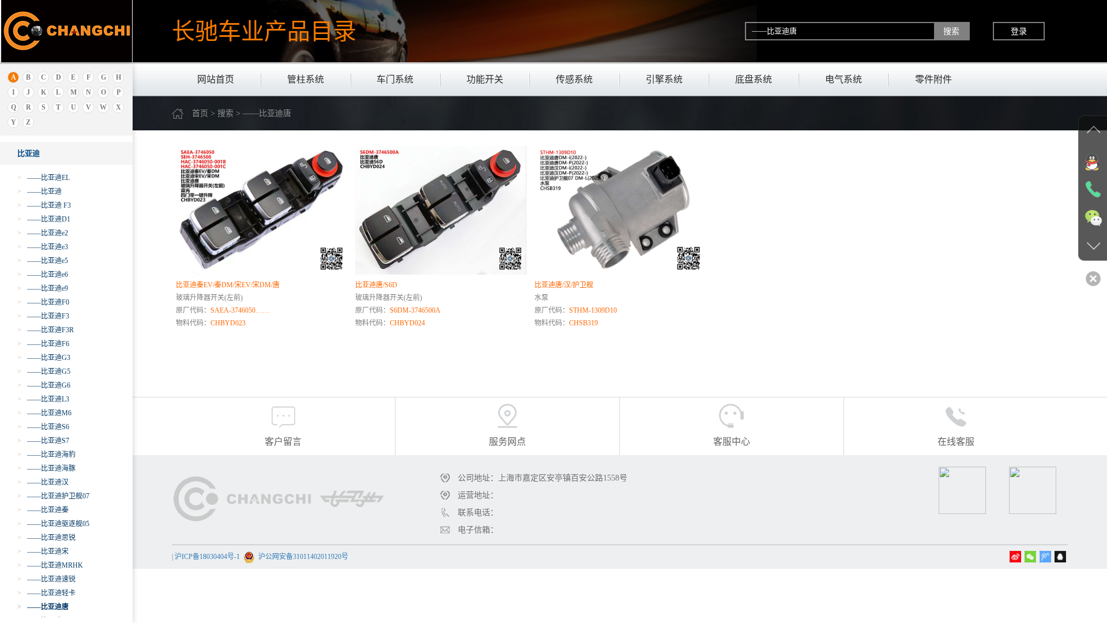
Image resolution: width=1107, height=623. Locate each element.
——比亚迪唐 (43, 607)
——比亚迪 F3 (44, 205)
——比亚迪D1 (43, 219)
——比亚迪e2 (42, 233)
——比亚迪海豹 (46, 455)
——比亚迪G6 (43, 385)
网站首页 (215, 79)
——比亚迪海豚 (46, 468)
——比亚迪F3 (43, 316)
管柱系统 (305, 79)
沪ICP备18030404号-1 (207, 557)
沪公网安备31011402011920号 (303, 557)
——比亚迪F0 (43, 302)
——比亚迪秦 (43, 510)
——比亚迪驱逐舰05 (53, 524)
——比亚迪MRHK (50, 565)
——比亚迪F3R (45, 330)
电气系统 (843, 79)
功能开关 (484, 79)
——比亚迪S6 (43, 427)
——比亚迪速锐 (46, 579)
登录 (1019, 31)
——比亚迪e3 (42, 247)
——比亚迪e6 (42, 275)
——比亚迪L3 (43, 399)
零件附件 (933, 79)
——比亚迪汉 (43, 482)
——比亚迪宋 (43, 551)
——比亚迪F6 (43, 344)
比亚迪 (28, 153)
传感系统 (574, 79)
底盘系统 (753, 79)
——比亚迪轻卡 (46, 593)
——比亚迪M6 (44, 413)
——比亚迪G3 (43, 358)
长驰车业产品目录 (264, 31)
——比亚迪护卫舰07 (53, 496)
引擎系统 (664, 79)
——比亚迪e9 (42, 288)
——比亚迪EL (43, 178)
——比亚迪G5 (43, 371)
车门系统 (394, 79)
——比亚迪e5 (42, 261)
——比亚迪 (39, 191)
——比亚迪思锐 (46, 538)
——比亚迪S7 (43, 441)
